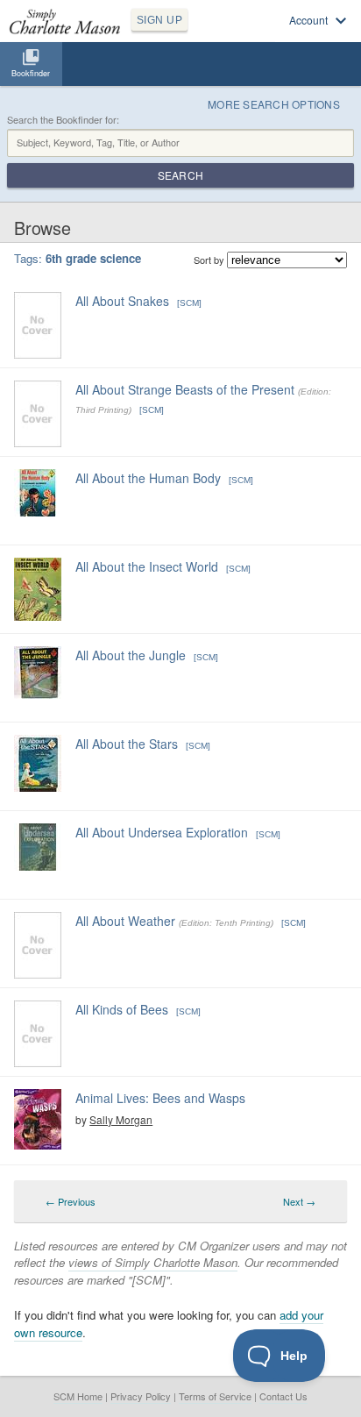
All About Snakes (122, 301)
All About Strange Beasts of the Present (184, 389)
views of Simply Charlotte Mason (152, 1262)
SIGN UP (159, 20)
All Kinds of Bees (121, 1009)
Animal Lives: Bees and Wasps (160, 1098)
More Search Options (274, 103)
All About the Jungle (130, 655)
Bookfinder (30, 73)
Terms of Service (215, 1396)
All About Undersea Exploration (161, 832)
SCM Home (78, 1396)
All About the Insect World (146, 566)
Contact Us (283, 1396)
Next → (299, 1201)
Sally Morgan (120, 1119)
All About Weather (125, 920)
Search (180, 174)
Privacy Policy (140, 1396)
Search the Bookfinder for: (63, 119)
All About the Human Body (148, 478)
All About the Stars (126, 743)
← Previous (71, 1201)
